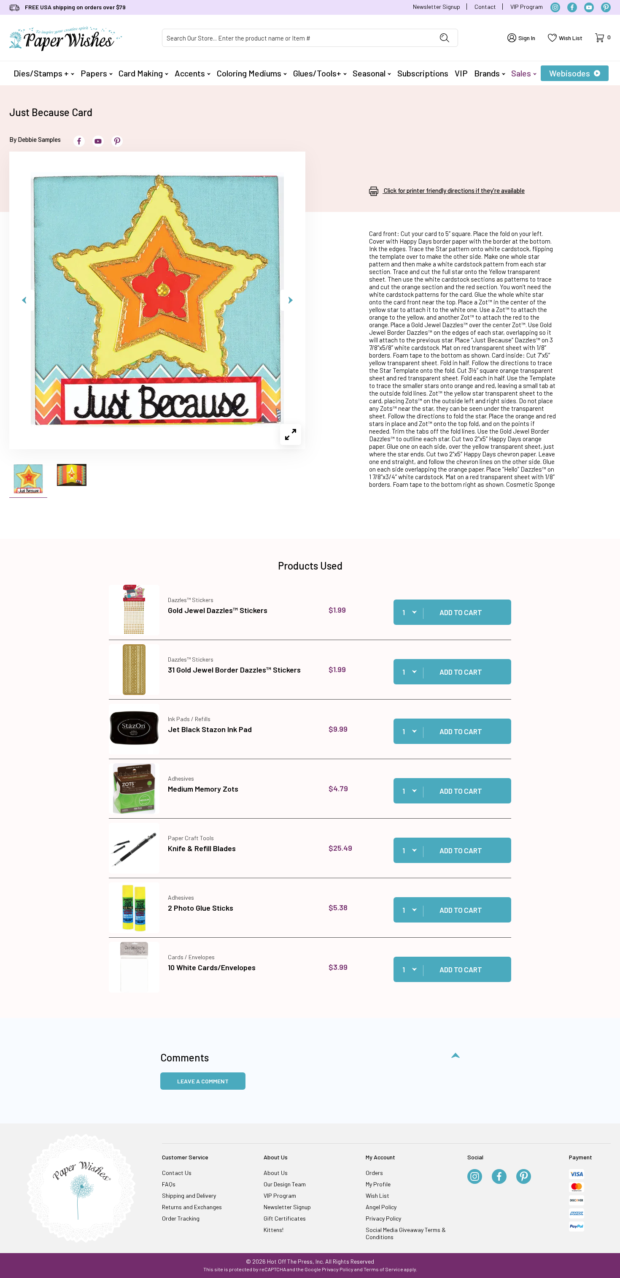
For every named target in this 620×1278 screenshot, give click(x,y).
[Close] (457, 503)
